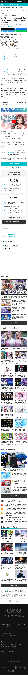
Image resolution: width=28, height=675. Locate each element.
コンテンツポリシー (10, 590)
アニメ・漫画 (15, 633)
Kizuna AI (7, 248)
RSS (23, 616)
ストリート (23, 635)
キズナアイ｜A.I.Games (7, 236)
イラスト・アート (5, 635)
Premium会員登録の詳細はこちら (14, 221)
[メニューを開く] (2, 4)
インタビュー (9, 626)
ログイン (24, 1)
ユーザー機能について (6, 646)
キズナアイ (5, 72)
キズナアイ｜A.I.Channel (8, 234)
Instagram (19, 616)
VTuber (7, 245)
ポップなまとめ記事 (18, 626)
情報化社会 (8, 10)
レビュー (3, 626)
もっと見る (14, 323)
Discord (16, 616)
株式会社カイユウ (10, 589)
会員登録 (19, 1)
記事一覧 (3, 624)
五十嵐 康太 (3, 26)
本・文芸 (3, 633)
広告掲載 (20, 644)
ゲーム (18, 635)
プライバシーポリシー (6, 648)
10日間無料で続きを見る (14, 163)
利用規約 (14, 646)
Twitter (5, 616)
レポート (24, 624)
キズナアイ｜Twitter (7, 232)
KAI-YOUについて (5, 644)
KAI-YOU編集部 (21, 589)
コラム (19, 624)
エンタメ (3, 637)
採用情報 (10, 651)
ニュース (12, 10)
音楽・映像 (12, 635)
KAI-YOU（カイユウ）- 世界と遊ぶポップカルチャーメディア (14, 5)
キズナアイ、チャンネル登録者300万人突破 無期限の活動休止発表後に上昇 (13, 20)
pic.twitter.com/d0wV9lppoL (8, 44)
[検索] (26, 4)
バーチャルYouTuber (6, 69)
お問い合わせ (13, 644)
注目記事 (8, 624)
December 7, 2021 (13, 46)
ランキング (14, 624)
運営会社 (3, 651)
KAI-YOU (2, 10)
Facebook (8, 616)
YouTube (12, 616)
